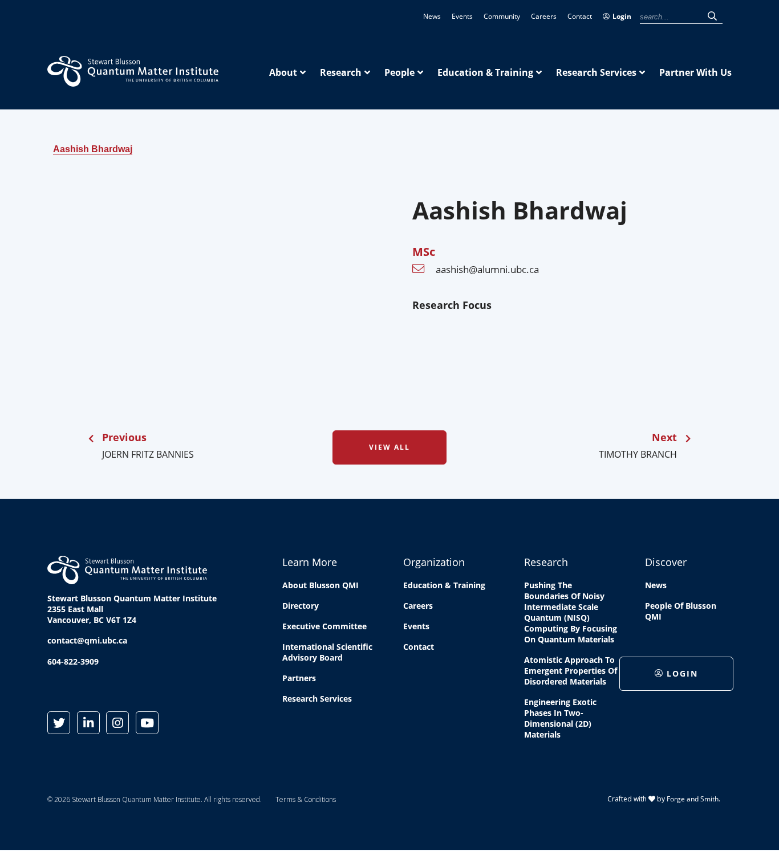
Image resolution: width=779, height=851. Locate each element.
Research (341, 72)
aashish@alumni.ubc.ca (487, 269)
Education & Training (485, 72)
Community (502, 16)
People (399, 72)
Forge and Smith (693, 799)
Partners (299, 678)
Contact (579, 16)
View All (389, 447)
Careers (544, 16)
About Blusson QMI (320, 585)
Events (462, 16)
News (432, 16)
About (283, 72)
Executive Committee (324, 626)
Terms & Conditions (305, 799)
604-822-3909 (73, 661)
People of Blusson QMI (680, 611)
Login (621, 16)
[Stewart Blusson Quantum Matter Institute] (132, 80)
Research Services (596, 72)
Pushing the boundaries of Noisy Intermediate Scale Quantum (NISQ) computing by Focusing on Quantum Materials (570, 612)
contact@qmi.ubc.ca (87, 640)
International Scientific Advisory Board (327, 652)
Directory (300, 605)
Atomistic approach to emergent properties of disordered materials (570, 670)
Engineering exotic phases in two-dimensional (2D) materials (560, 718)
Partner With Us (695, 72)
